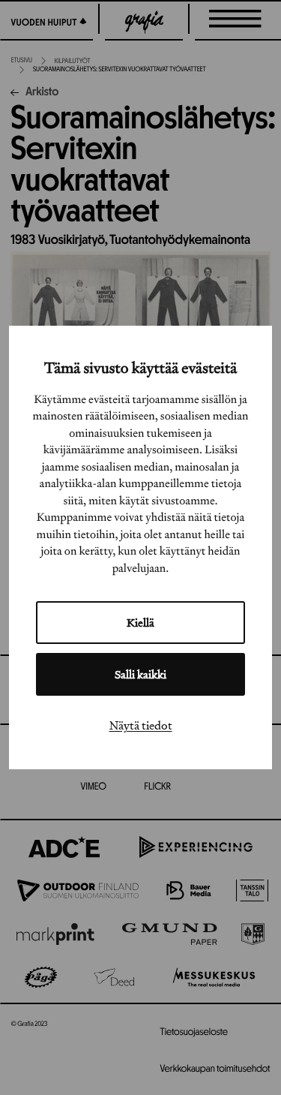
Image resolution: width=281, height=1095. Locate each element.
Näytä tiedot (140, 725)
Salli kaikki (140, 674)
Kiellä (140, 622)
